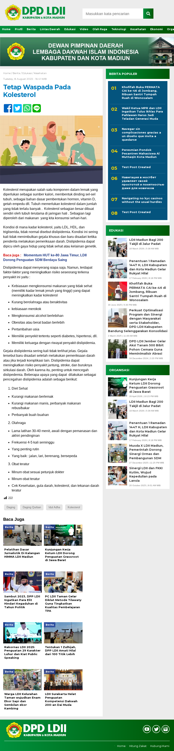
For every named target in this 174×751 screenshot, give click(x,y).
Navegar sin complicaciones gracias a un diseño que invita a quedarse (141, 134)
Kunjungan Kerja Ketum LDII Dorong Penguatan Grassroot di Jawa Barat (146, 385)
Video (84, 29)
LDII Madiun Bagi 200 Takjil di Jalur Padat (146, 242)
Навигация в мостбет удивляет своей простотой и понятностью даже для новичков (143, 182)
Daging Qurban (32, 507)
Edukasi (70, 29)
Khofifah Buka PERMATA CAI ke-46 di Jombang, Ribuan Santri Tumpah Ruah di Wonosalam (141, 92)
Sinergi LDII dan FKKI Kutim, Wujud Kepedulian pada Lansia (146, 474)
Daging (11, 507)
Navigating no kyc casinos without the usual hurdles (142, 200)
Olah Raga (100, 29)
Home (6, 29)
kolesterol (74, 507)
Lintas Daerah (50, 29)
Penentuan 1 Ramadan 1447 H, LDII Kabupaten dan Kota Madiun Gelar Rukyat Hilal (148, 267)
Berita (31, 29)
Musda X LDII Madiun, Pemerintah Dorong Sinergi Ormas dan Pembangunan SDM (146, 452)
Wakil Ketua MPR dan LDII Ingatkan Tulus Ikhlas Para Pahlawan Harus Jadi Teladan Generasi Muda (142, 113)
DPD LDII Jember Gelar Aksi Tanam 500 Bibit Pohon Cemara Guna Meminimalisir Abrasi (147, 347)
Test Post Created (136, 167)
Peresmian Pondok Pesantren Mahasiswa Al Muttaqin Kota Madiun (141, 153)
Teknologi (118, 29)
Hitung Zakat (138, 746)
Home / (8, 73)
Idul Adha (54, 507)
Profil (18, 29)
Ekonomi (156, 29)
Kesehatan (138, 29)
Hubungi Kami (159, 746)
